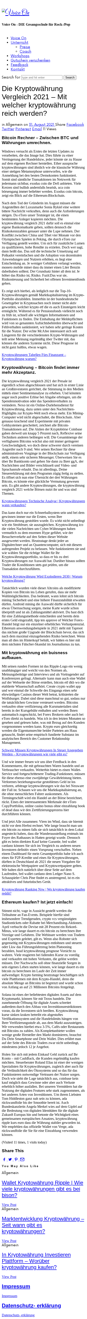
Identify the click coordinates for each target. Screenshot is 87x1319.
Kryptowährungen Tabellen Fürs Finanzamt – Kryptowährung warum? (34, 357)
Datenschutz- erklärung (31, 1305)
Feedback (19, 65)
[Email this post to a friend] (21, 1159)
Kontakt (18, 69)
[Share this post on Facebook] (5, 1159)
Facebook (75, 124)
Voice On (18, 38)
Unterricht (19, 42)
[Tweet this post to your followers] (10, 1159)
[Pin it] (16, 1159)
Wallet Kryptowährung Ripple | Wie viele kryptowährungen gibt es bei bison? (42, 1189)
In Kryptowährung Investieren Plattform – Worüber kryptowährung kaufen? (36, 1261)
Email (37, 129)
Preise (25, 47)
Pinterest (23, 129)
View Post (9, 1205)
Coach (25, 51)
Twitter (8, 129)
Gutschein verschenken (30, 60)
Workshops (20, 56)
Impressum (16, 1286)
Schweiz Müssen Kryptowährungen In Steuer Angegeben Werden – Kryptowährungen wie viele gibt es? (42, 752)
